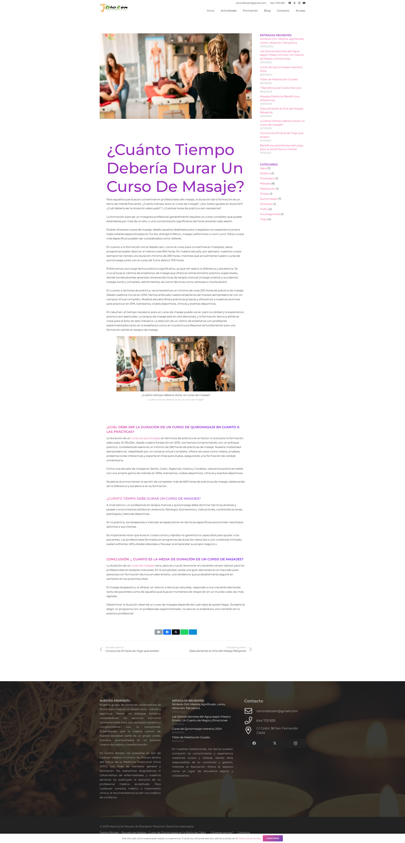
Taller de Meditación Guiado (279, 79)
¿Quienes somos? (222, 832)
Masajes (265, 183)
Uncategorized (270, 214)
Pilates (264, 193)
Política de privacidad (250, 838)
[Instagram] (299, 3)
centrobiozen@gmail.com (277, 711)
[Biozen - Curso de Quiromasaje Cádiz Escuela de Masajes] (114, 8)
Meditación (267, 188)
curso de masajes (142, 565)
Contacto (243, 832)
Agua (263, 168)
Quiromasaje (268, 198)
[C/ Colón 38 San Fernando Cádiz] (250, 730)
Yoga (263, 219)
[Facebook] (290, 3)
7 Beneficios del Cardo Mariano (281, 87)
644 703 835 (265, 720)
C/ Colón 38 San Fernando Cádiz (277, 730)
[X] (294, 3)
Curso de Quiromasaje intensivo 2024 (197, 728)
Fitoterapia (267, 178)
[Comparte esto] (167, 632)
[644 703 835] (250, 720)
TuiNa (264, 209)
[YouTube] (304, 3)
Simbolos (266, 204)
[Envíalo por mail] (159, 632)
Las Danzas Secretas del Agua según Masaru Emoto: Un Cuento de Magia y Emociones (282, 55)
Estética (265, 173)
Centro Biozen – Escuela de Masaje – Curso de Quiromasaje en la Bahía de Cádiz (153, 832)
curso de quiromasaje (145, 438)
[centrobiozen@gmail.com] (250, 711)
